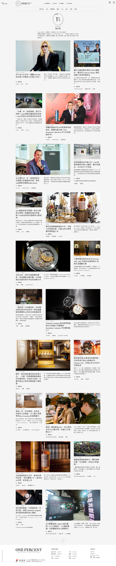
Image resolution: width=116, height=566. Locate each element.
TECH (17, 109)
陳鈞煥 (20, 82)
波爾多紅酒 (87, 89)
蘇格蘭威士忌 (31, 485)
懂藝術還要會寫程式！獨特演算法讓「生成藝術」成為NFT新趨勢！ (86, 462)
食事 (71, 9)
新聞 (75, 9)
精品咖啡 (28, 326)
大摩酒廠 (82, 275)
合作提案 (97, 557)
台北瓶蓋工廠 (26, 429)
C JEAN (27, 130)
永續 (22, 130)
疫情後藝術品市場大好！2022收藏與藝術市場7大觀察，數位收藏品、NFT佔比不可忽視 (87, 164)
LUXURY (79, 160)
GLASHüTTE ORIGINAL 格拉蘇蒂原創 (24, 527)
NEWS (21, 109)
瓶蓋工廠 (61, 533)
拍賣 (82, 379)
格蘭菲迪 (63, 139)
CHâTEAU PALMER (78, 89)
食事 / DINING (55, 558)
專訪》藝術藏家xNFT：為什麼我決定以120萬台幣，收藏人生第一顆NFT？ (59, 429)
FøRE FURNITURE (36, 429)
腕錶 (17, 524)
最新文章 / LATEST (56, 552)
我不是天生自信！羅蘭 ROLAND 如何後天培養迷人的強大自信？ (28, 76)
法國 (94, 89)
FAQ (23, 231)
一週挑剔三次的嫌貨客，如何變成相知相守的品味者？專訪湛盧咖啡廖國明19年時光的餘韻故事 (28, 309)
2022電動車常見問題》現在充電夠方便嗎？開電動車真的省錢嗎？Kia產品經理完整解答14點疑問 (29, 214)
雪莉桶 (47, 236)
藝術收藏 (61, 437)
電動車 (27, 231)
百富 (23, 388)
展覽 (22, 284)
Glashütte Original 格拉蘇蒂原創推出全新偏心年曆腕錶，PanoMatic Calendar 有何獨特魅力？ (58, 327)
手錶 (22, 524)
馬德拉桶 (54, 236)
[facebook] (113, 2)
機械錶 (54, 335)
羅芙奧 (28, 388)
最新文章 (41, 9)
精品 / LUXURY (73, 554)
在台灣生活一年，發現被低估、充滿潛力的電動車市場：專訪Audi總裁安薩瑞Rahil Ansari (28, 180)
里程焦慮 (33, 188)
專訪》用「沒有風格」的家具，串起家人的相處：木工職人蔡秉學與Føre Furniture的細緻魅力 (28, 413)
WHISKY (60, 236)
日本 (22, 84)
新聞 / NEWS (72, 558)
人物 (47, 9)
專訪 (17, 326)
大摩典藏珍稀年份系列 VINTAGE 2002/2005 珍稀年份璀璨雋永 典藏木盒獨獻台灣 (86, 261)
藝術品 (81, 183)
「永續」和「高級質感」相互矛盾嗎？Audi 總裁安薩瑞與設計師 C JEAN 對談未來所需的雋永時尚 (28, 113)
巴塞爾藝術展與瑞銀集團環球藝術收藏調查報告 (85, 180)
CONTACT (92, 553)
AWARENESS (58, 26)
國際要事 (52, 9)
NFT (95, 476)
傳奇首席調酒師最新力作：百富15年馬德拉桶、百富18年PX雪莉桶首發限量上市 (58, 229)
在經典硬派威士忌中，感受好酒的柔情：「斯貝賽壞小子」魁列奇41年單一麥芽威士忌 (29, 478)
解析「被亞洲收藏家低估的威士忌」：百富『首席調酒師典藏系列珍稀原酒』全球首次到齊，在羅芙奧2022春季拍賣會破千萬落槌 (28, 379)
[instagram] (109, 2)
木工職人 (18, 429)
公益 (75, 68)
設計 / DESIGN (73, 556)
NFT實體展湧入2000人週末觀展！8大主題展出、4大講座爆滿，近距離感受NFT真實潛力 (57, 526)
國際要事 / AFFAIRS (56, 554)
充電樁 (17, 231)
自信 (27, 84)
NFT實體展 (68, 533)
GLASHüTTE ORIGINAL (63, 335)
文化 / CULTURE (55, 556)
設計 (67, 9)
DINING (48, 139)
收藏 (17, 284)
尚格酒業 (89, 275)
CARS (17, 130)
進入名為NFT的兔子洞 (51, 437)
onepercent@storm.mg (36, 561)
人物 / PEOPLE (73, 552)
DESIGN (22, 409)
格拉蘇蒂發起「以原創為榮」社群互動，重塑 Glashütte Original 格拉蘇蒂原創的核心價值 (28, 510)
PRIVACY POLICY (94, 555)
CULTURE (76, 379)
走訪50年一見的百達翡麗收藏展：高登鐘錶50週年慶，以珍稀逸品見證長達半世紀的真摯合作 (28, 277)
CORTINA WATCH (29, 284)
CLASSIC (17, 72)
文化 (62, 9)
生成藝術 (89, 476)
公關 (17, 84)
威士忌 (17, 388)
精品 (58, 9)
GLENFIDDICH (55, 139)
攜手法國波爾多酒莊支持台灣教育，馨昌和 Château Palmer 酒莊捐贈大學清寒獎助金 (86, 72)
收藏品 (76, 183)
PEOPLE (23, 72)
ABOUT (92, 551)
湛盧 (22, 326)
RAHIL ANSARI (26, 188)
